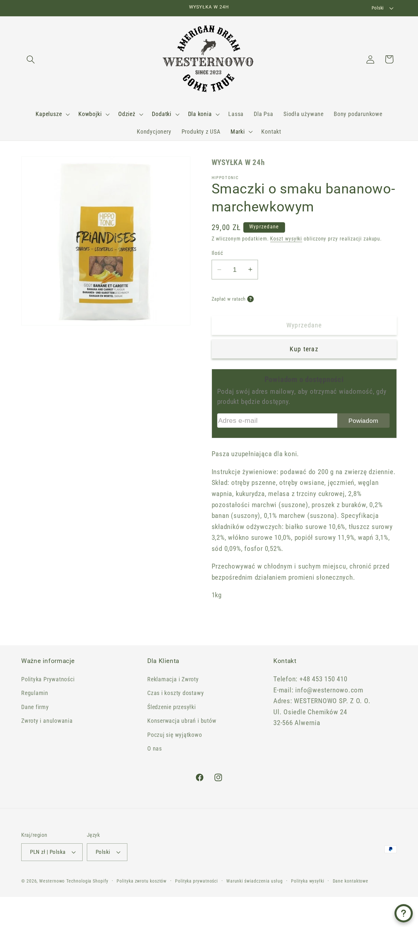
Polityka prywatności (196, 881)
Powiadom (363, 420)
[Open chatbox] (403, 913)
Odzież (127, 113)
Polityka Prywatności (48, 679)
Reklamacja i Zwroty (173, 679)
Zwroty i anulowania (47, 720)
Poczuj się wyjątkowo (174, 734)
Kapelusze (49, 113)
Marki (238, 131)
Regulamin (34, 692)
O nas (154, 748)
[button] (30, 59)
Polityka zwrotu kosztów (142, 881)
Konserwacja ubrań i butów (182, 720)
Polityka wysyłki (307, 881)
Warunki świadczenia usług (254, 881)
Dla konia (200, 113)
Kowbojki (90, 113)
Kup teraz (304, 349)
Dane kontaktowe (351, 881)
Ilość (217, 253)
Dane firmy (35, 707)
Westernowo (52, 881)
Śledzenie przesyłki (171, 707)
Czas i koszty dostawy (175, 692)
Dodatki (161, 113)
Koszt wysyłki (286, 239)
